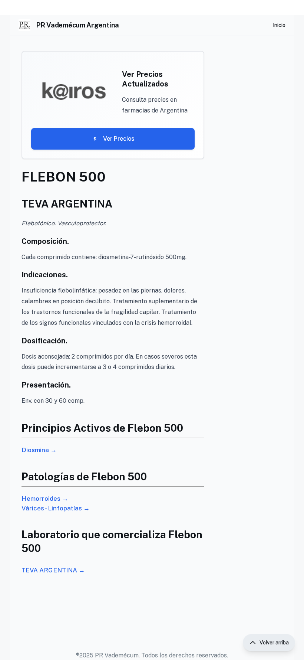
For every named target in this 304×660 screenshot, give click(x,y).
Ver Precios (119, 138)
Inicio (279, 25)
